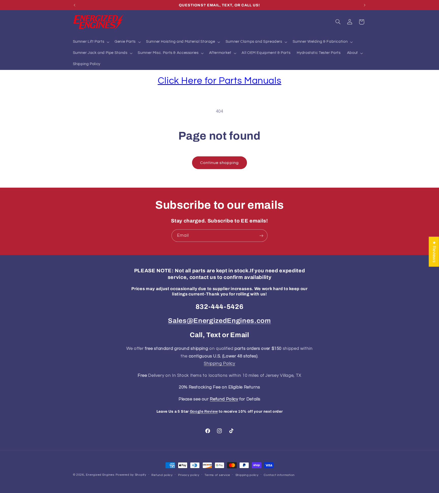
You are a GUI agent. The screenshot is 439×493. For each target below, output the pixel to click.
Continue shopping (219, 163)
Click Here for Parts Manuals (219, 81)
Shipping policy (247, 475)
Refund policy (162, 475)
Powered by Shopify (131, 474)
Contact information (279, 475)
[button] (91, 42)
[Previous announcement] (74, 5)
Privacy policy (188, 475)
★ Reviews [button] (434, 251)
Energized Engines (100, 474)
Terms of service (217, 475)
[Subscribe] (261, 235)
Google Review (204, 411)
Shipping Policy (219, 363)
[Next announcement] (364, 5)
